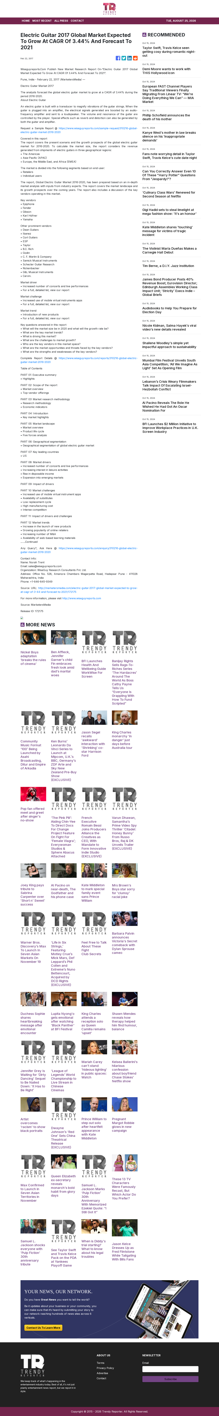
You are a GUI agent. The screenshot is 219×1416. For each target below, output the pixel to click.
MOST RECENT (42, 20)
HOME (26, 20)
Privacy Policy (105, 1368)
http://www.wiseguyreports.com (81, 598)
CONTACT (77, 20)
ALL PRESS (61, 20)
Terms (100, 1362)
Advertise (102, 1373)
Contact (101, 1378)
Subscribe (170, 1379)
